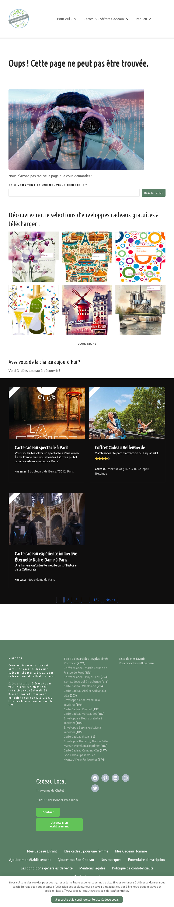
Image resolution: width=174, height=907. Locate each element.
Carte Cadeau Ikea (76, 736)
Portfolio (70, 663)
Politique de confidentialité (132, 868)
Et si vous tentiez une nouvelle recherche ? (47, 185)
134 (96, 600)
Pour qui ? (64, 19)
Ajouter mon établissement (30, 860)
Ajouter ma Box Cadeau (76, 860)
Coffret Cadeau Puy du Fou (82, 677)
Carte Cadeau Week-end (80, 686)
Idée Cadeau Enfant (42, 851)
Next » (110, 600)
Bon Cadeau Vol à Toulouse (82, 681)
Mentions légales (92, 868)
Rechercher (153, 193)
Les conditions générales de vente (47, 868)
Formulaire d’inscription (146, 860)
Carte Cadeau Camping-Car (81, 750)
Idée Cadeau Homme (131, 851)
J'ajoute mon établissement (59, 824)
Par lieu (141, 19)
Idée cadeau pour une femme (86, 851)
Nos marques (111, 860)
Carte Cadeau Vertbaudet (80, 713)
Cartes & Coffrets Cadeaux (104, 19)
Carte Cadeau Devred (78, 709)
